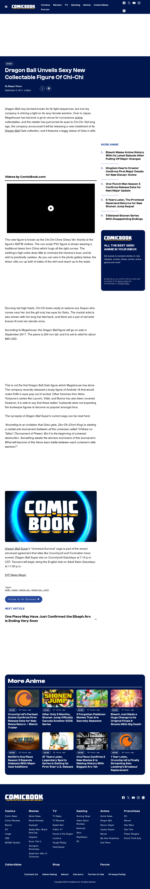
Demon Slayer (107, 825)
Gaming (75, 5)
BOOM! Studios (12, 842)
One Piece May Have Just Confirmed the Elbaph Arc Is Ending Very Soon (48, 619)
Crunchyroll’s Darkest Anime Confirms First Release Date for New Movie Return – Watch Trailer (23, 721)
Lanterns (57, 838)
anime (79, 117)
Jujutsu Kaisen (107, 829)
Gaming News (83, 816)
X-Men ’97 (58, 829)
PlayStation (82, 836)
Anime (87, 5)
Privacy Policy (123, 283)
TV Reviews (58, 820)
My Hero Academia (109, 838)
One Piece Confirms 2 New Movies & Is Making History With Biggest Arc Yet (90, 761)
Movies (57, 5)
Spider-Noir (58, 825)
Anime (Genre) (11, 590)
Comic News (11, 816)
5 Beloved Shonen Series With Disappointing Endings (124, 217)
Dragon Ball (12, 130)
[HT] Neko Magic (15, 575)
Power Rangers (131, 833)
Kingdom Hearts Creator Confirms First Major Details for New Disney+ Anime (125, 171)
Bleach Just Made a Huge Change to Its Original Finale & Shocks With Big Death (126, 719)
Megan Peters (15, 86)
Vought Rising (59, 842)
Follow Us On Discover (23, 599)
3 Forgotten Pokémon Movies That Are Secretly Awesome (90, 718)
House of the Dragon (63, 833)
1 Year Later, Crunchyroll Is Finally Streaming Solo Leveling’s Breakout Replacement (125, 763)
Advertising (49, 874)
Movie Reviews (36, 820)
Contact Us (31, 874)
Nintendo (80, 828)
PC (77, 841)
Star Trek (128, 829)
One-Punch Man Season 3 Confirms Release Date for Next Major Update (123, 187)
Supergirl (33, 825)
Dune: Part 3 (35, 841)
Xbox (78, 832)
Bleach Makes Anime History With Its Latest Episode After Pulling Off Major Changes (125, 156)
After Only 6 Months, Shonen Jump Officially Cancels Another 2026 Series (57, 719)
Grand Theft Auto (132, 838)
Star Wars (129, 825)
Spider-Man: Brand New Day (38, 831)
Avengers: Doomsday (34, 847)
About (64, 874)
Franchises (132, 811)
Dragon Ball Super (16, 548)
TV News (57, 816)
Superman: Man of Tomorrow (38, 855)
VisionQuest (58, 846)
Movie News (35, 816)
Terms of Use (122, 281)
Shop (56, 864)
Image (8, 833)
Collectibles (101, 5)
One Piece (105, 842)
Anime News (106, 816)
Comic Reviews (12, 820)
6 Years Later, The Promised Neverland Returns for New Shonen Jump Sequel (125, 203)
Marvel (8, 825)
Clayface (33, 836)
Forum (45, 9)
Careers (78, 874)
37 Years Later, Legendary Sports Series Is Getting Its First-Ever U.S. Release (57, 761)
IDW (7, 838)
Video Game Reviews (82, 822)
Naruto (103, 833)
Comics (45, 5)
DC (6, 829)
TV (66, 5)
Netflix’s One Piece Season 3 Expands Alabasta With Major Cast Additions (21, 761)
